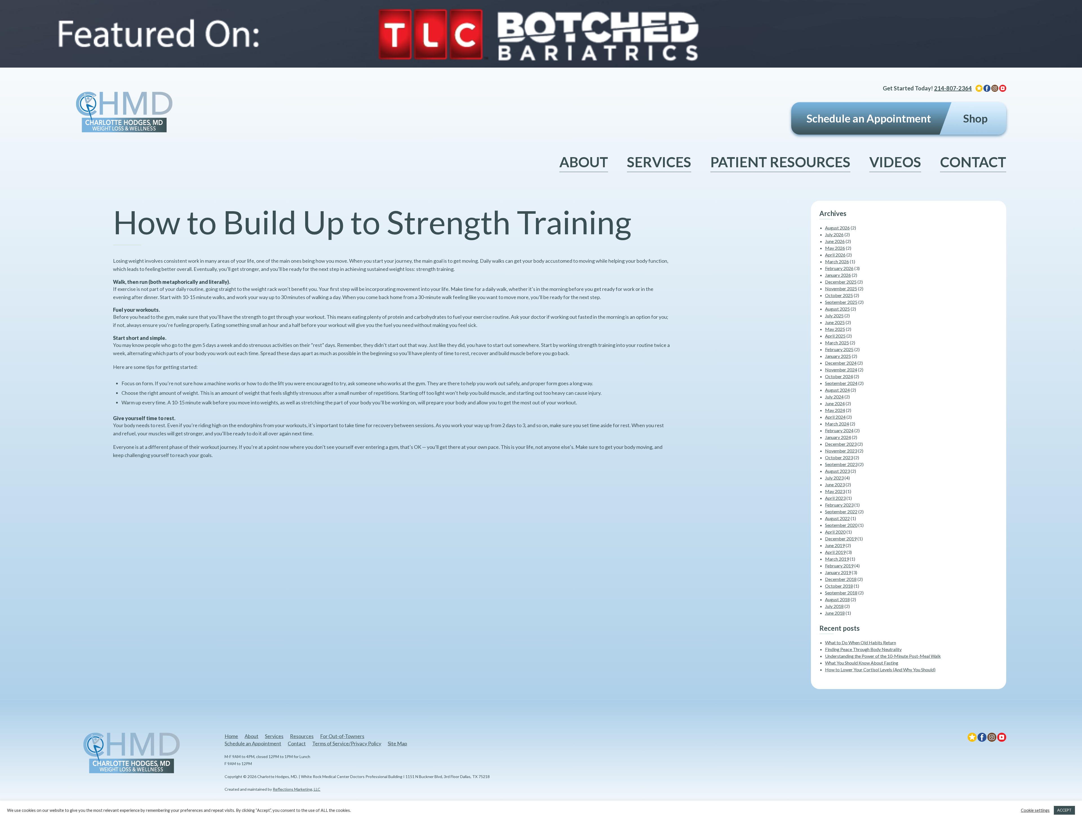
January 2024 (838, 437)
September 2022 (841, 511)
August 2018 (837, 599)
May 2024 (835, 410)
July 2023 (834, 477)
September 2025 (841, 302)
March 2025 (837, 342)
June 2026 (835, 241)
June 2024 (835, 403)
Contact (973, 161)
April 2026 (835, 254)
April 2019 (835, 552)
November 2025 (841, 288)
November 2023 (841, 450)
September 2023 (841, 464)
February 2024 (839, 430)
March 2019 (837, 558)
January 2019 (838, 572)
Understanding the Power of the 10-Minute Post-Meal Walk (883, 656)
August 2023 (837, 471)
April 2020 (835, 531)
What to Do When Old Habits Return (860, 642)
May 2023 (835, 491)
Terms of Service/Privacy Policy (346, 743)
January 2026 (838, 275)
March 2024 (837, 423)
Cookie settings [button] (1035, 810)
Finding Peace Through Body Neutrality (863, 649)
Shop (975, 118)
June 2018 (835, 613)
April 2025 (835, 335)
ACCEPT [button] (1064, 810)
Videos (895, 161)
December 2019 (841, 538)
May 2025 (835, 329)
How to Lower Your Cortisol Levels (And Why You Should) (880, 669)
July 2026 (834, 234)
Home (231, 736)
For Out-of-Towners (342, 736)
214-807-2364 (953, 88)
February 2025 (839, 349)
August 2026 (837, 227)
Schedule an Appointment (868, 118)
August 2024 (837, 390)
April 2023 (835, 498)
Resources (302, 736)
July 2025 (834, 315)
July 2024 (834, 396)
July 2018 (834, 606)
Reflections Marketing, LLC (296, 789)
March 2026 (837, 261)
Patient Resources (780, 161)
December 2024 (841, 363)
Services (659, 161)
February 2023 (839, 504)
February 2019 (839, 565)
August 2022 (837, 518)
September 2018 (841, 592)
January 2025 (838, 356)
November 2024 (841, 369)
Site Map (397, 743)
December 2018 (841, 579)
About (583, 161)
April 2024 (835, 417)
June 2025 (835, 322)
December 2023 (841, 444)
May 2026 (835, 248)
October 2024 (839, 376)
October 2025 (839, 295)
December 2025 (841, 281)
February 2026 (839, 268)
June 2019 (835, 545)
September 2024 (841, 383)
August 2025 (837, 308)
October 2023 (839, 457)
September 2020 (841, 525)
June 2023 (835, 484)
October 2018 (839, 586)
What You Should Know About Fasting (861, 662)
